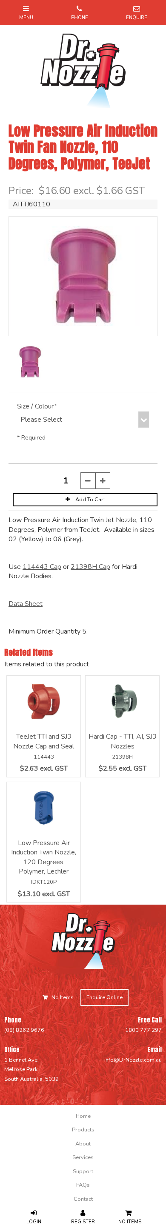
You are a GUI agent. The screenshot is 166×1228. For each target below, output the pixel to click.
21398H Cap (90, 566)
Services (83, 1157)
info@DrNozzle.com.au (133, 1060)
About (83, 1144)
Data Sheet (26, 603)
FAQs (83, 1185)
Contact (83, 1199)
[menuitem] (83, 1116)
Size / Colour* (37, 406)
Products (83, 1130)
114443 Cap (42, 566)
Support (83, 1171)
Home (83, 1116)
